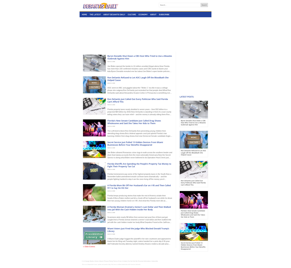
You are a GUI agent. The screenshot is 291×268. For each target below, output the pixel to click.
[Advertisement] (145, 34)
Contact (124, 261)
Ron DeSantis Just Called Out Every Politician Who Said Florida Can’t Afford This (137, 100)
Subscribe (164, 15)
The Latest (95, 15)
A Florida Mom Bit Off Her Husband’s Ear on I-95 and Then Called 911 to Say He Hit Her (139, 186)
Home (84, 15)
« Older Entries (89, 247)
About (153, 15)
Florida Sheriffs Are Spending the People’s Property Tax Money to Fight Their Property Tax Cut (139, 165)
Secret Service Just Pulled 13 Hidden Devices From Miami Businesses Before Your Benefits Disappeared (135, 143)
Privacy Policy (108, 261)
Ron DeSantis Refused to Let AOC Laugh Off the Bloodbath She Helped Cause (138, 79)
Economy (143, 15)
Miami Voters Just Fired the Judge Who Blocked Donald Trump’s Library (138, 229)
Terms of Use (117, 261)
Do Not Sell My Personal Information (139, 261)
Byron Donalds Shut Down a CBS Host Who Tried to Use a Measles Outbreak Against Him (139, 57)
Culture (132, 15)
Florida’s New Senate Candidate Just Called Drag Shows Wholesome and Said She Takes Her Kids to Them (134, 122)
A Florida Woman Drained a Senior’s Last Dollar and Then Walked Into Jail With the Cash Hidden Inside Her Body (139, 208)
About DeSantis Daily (114, 15)
